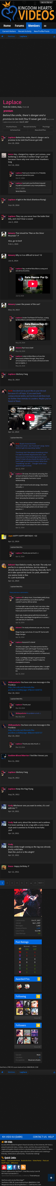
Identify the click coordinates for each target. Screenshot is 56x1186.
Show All (37, 1018)
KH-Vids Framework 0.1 (10, 1173)
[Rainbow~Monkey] (34, 1032)
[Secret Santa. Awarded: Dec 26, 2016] (19, 989)
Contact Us (40, 1136)
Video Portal (37, 1160)
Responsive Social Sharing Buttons (14, 1184)
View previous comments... (19, 592)
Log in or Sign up (46, 2)
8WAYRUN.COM (32, 1067)
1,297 (38, 928)
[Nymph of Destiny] (19, 1032)
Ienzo (17, 191)
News (3, 1160)
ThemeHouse (34, 1175)
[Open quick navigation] (54, 36)
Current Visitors (9, 31)
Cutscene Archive (13, 1160)
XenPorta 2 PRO (5, 1067)
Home (7, 25)
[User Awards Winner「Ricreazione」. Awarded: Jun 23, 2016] (27, 989)
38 (38, 1025)
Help (51, 1136)
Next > (41, 883)
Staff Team (5, 1163)
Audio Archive (26, 1160)
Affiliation (14, 1163)
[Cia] (19, 1011)
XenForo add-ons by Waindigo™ (13, 1180)
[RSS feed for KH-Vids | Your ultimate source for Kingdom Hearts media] (23, 1167)
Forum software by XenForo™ (12, 1171)
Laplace (13, 438)
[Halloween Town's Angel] (34, 1040)
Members (34, 25)
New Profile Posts (41, 31)
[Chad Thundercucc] (27, 1011)
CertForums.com (35, 1184)
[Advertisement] (28, 69)
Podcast (46, 1160)
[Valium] (27, 1040)
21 (35, 883)
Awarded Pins (40, 130)
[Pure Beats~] (19, 1003)
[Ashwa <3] (34, 1003)
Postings (46, 127)
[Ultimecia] (19, 1040)
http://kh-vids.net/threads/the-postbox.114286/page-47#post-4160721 (25, 688)
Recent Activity (30, 127)
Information (15, 130)
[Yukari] (34, 1011)
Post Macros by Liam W (31, 1171)
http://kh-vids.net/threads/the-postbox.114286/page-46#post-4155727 (25, 731)
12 (38, 996)
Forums (19, 25)
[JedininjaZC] (27, 1032)
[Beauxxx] (27, 1003)
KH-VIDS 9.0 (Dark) (12, 1136)
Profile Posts (11, 127)
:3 (39, 1057)
